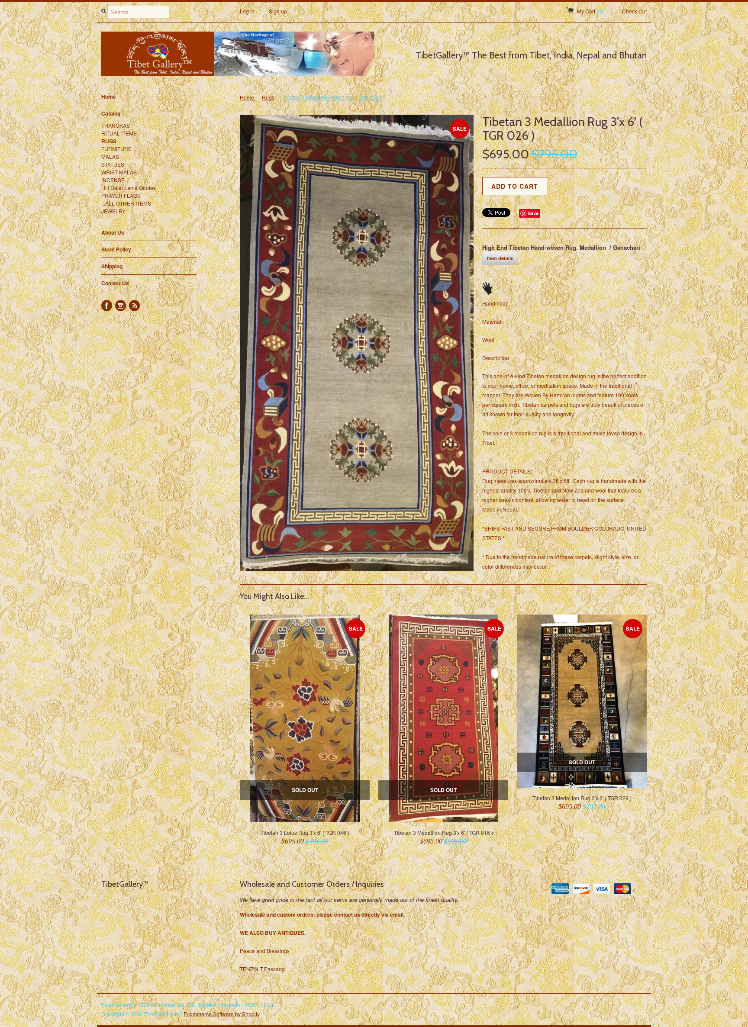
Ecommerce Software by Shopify (221, 1013)
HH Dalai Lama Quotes (128, 187)
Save (533, 213)
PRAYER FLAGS (121, 195)
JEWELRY (113, 211)
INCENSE (113, 180)
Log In (247, 11)
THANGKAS (115, 125)
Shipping (112, 266)
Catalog (149, 113)
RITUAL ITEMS (119, 133)
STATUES (112, 164)
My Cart (590, 11)
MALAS (110, 156)
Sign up (278, 11)
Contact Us (115, 283)
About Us (112, 232)
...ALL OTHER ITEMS (126, 203)
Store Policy (116, 249)
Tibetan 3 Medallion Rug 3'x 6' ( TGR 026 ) (331, 97)
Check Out (634, 11)
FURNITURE (116, 148)
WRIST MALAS (119, 172)
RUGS (108, 141)
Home (108, 96)
